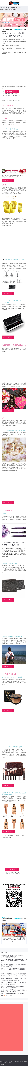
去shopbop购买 (7, 831)
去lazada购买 (6, 180)
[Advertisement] (14, 70)
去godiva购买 (6, 410)
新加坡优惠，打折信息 (9, 8)
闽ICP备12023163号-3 (6, 1062)
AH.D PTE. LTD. (11, 1061)
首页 (1, 8)
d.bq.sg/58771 (17, 29)
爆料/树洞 (6, 917)
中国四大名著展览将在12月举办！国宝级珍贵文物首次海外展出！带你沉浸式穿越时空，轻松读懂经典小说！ (13, 975)
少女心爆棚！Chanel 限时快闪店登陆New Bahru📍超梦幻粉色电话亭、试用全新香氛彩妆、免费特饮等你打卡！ (14, 961)
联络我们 (3, 1064)
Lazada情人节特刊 (10, 91)
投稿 (3, 917)
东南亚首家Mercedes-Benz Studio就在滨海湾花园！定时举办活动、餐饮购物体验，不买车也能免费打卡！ (13, 970)
